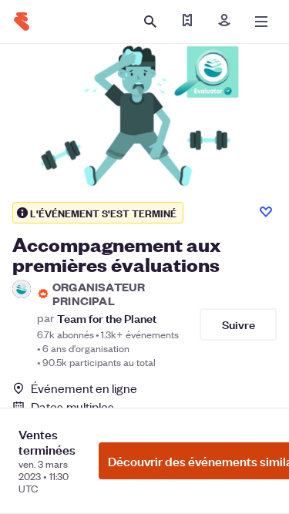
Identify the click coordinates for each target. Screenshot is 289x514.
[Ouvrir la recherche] (150, 21)
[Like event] (266, 212)
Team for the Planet (106, 318)
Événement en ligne (84, 388)
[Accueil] (21, 21)
